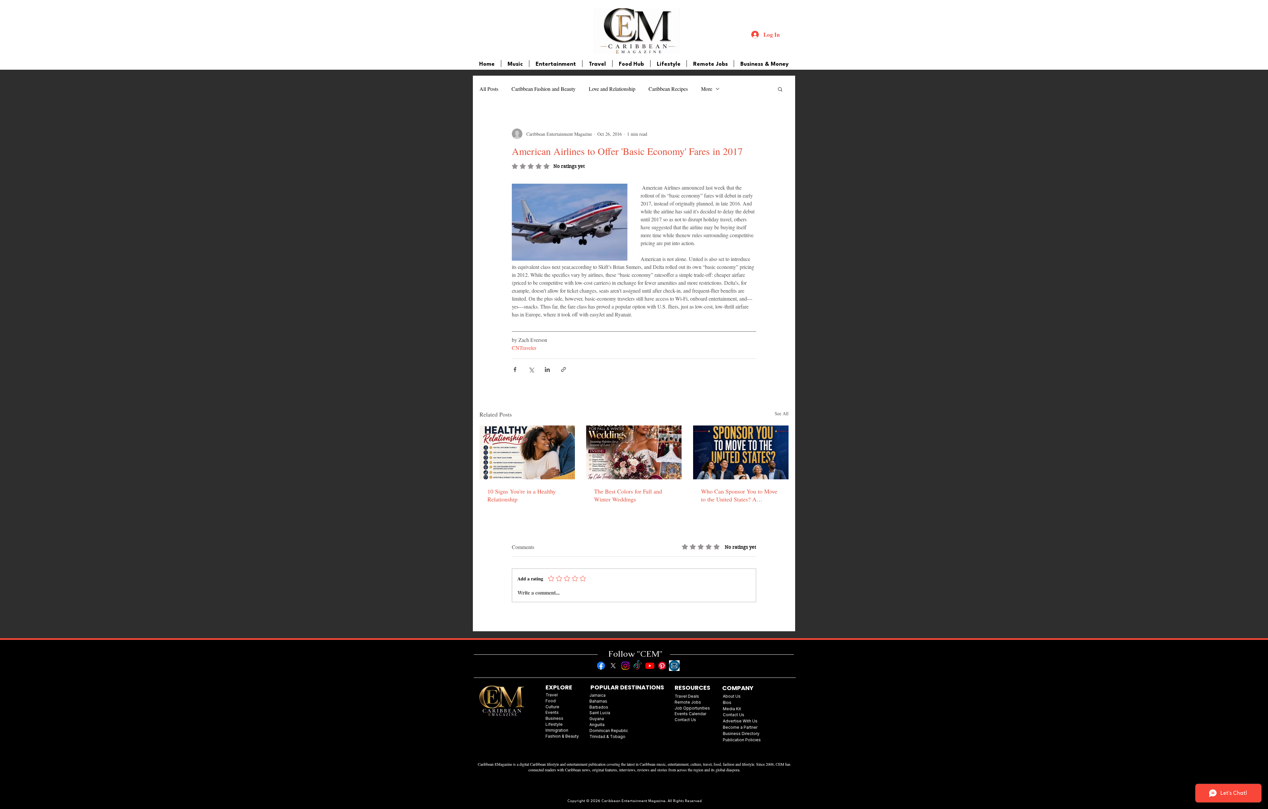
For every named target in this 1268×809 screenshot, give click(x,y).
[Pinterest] (662, 665)
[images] (674, 665)
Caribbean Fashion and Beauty (543, 88)
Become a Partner (740, 727)
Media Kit (732, 708)
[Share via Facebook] (515, 369)
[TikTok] (637, 665)
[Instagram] (625, 665)
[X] (613, 665)
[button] (780, 89)
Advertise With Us (740, 720)
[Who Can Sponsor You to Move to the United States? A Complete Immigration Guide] (741, 452)
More (706, 88)
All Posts (488, 88)
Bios (727, 702)
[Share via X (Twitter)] (531, 369)
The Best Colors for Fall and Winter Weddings (628, 495)
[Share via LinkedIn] (547, 369)
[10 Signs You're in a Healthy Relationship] (527, 452)
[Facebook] (601, 665)
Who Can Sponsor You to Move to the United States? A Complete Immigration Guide (739, 495)
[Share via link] (563, 369)
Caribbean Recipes (668, 88)
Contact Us (733, 714)
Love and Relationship (612, 88)
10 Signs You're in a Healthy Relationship (521, 495)
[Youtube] (650, 665)
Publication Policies (742, 739)
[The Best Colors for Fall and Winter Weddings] (634, 452)
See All (782, 413)
